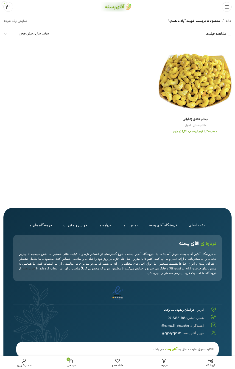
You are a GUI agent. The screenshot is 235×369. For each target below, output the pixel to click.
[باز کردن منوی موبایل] (227, 6)
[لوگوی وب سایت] (117, 6)
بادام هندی (199, 125)
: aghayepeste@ (183, 333)
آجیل (188, 125)
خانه (229, 21)
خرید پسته (28, 268)
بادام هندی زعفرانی (195, 119)
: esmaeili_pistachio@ (182, 325)
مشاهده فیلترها (216, 34)
